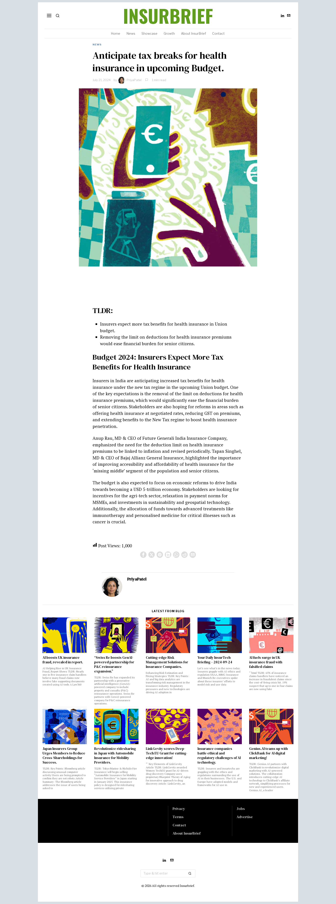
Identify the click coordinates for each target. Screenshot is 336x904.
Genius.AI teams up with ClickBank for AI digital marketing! (268, 753)
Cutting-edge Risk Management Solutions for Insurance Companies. (167, 662)
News (97, 44)
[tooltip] (282, 15)
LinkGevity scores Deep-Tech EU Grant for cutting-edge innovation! (166, 753)
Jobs (241, 808)
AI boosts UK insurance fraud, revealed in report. (63, 659)
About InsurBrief (186, 833)
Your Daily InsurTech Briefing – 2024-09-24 (214, 659)
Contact (179, 825)
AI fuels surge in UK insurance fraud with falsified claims (265, 662)
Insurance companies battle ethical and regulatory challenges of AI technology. (219, 755)
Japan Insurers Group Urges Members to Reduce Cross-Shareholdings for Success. (64, 755)
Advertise (245, 816)
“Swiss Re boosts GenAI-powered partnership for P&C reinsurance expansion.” (114, 664)
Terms (178, 816)
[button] (189, 873)
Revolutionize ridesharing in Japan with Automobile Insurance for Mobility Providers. (115, 755)
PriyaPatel (134, 80)
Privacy (179, 808)
